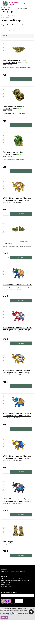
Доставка (11, 571)
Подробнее (11, 615)
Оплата (17, 571)
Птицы (9, 25)
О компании (4, 571)
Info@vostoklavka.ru (6, 584)
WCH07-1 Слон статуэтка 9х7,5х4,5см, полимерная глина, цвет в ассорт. (17, 414)
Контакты (22, 571)
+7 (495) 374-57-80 (22, 8)
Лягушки (3, 25)
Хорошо (4, 618)
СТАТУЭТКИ (10, 15)
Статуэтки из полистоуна (21, 15)
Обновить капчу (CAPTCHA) (8, 603)
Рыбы (13, 25)
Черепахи (25, 25)
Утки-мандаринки (10, 241)
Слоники (18, 25)
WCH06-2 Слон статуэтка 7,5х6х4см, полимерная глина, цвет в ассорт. (17, 457)
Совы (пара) (8, 542)
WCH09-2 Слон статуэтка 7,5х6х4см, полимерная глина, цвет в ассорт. (17, 199)
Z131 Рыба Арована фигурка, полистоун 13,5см (14, 61)
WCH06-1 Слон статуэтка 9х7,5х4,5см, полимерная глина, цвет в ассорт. (17, 500)
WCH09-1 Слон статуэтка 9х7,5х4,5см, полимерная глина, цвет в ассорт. (17, 285)
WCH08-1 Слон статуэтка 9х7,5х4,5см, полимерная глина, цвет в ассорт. (17, 328)
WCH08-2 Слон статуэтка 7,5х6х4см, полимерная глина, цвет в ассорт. (17, 371)
